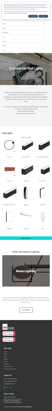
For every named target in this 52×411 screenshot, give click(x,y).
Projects (4, 28)
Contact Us (4, 45)
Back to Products (25, 238)
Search (3, 50)
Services (5, 354)
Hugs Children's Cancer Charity (10, 368)
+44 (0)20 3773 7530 (12, 381)
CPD (3, 36)
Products (5, 351)
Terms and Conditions (8, 366)
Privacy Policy (6, 364)
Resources (6, 359)
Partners (4, 23)
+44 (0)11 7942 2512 (12, 378)
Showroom (4, 41)
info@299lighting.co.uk (9, 383)
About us (5, 361)
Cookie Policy (32, 9)
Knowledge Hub (5, 32)
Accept (33, 16)
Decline (43, 16)
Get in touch (26, 310)
